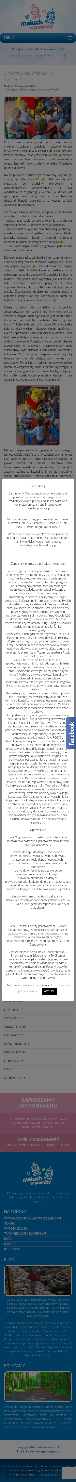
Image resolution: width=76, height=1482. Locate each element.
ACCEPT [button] (49, 991)
